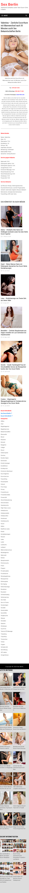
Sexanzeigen (4, 605)
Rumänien (4, 589)
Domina (3, 455)
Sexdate (3, 607)
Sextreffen (4, 613)
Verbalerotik (4, 647)
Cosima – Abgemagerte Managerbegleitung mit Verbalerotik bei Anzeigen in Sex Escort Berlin (13, 401)
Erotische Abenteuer (7, 471)
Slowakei (3, 621)
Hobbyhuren (4, 510)
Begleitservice (5, 429)
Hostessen (4, 518)
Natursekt (3, 555)
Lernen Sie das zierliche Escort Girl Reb (19, 767)
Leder (2, 542)
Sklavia (3, 618)
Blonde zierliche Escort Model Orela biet (5, 708)
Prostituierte (4, 573)
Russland (3, 592)
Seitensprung (5, 597)
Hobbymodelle (5, 513)
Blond (2, 437)
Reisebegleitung (5, 576)
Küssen (3, 536)
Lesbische (4, 544)
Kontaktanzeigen (5, 534)
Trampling (4, 634)
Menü (5, 15)
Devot (2, 450)
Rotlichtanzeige (5, 586)
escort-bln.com (20, 94)
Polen (2, 565)
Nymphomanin (5, 560)
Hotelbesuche (5, 521)
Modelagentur (5, 552)
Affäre (2, 421)
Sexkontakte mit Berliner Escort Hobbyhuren (17, 878)
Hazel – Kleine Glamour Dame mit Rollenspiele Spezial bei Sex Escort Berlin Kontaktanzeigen (14, 266)
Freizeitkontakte (5, 494)
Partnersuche (5, 563)
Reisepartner (4, 579)
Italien (2, 526)
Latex (2, 539)
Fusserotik (4, 497)
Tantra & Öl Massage (6, 631)
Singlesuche (4, 615)
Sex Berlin (9, 4)
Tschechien (4, 639)
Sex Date (3, 600)
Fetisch (3, 484)
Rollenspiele (4, 581)
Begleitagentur (5, 426)
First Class (4, 487)
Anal (2, 424)
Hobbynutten (4, 515)
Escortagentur (5, 473)
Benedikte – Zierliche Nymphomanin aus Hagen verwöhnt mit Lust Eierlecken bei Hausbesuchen (13, 333)
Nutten (3, 558)
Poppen (3, 568)
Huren (2, 523)
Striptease (4, 626)
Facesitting (4, 479)
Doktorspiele (4, 452)
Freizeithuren (5, 492)
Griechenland (4, 502)
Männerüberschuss (6, 550)
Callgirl (3, 447)
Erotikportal (4, 468)
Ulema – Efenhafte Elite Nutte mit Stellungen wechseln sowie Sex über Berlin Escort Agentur (14, 232)
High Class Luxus (6, 508)
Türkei (2, 642)
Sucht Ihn (3, 628)
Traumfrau (4, 636)
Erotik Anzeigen (5, 463)
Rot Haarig (4, 584)
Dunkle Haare (5, 458)
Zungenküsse (5, 655)
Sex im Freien (5, 602)
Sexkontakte (4, 610)
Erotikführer (4, 466)
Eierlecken (4, 460)
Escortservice (5, 476)
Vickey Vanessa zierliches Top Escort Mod (6, 807)
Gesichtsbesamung (6, 500)
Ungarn (3, 644)
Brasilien (3, 439)
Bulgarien (3, 445)
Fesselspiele (4, 481)
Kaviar (2, 531)
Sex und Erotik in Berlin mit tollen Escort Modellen (5, 855)
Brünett (3, 442)
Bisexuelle (4, 434)
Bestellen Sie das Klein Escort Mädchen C (19, 708)
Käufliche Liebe (5, 529)
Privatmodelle (5, 571)
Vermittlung (4, 649)
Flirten (3, 489)
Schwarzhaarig (5, 594)
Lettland (3, 547)
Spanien (3, 623)
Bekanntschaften (5, 431)
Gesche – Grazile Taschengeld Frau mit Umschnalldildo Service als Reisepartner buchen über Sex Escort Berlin (13, 367)
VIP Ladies (4, 652)
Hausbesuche (5, 505)
